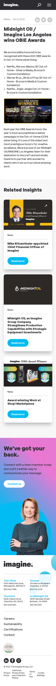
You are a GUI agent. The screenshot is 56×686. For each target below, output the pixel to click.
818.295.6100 (36, 605)
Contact (9, 635)
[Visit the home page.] (19, 564)
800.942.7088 (10, 589)
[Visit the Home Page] (11, 5)
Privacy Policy (7, 674)
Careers (9, 618)
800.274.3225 (36, 589)
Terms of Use (32, 674)
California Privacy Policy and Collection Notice (19, 674)
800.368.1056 (10, 605)
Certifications (13, 629)
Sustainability (13, 624)
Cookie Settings (41, 674)
